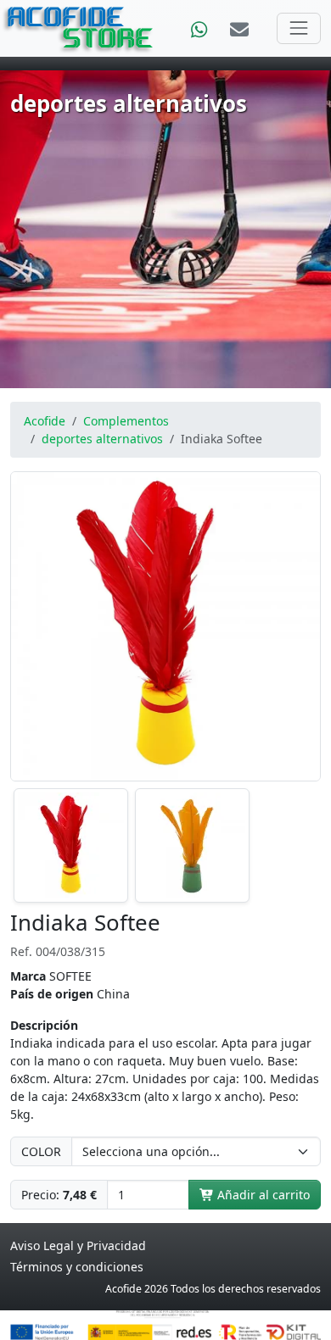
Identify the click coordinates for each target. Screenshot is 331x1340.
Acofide (44, 421)
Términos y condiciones (76, 1267)
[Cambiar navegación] (299, 28)
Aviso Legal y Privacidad (78, 1245)
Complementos (126, 421)
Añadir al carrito (262, 1195)
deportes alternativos (102, 439)
